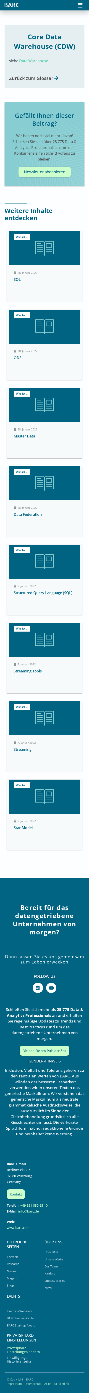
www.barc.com (18, 1227)
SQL (17, 279)
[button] (80, 5)
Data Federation (28, 514)
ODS (17, 357)
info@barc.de (28, 1211)
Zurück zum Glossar (31, 78)
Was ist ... (22, 237)
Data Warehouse (33, 60)
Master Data (24, 436)
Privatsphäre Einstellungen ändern (23, 1350)
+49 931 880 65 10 (34, 1205)
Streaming (22, 749)
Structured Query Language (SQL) (43, 592)
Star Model (23, 827)
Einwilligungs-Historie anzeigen (20, 1359)
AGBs (47, 1384)
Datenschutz (33, 1384)
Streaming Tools (28, 671)
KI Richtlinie (62, 1384)
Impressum (14, 1384)
